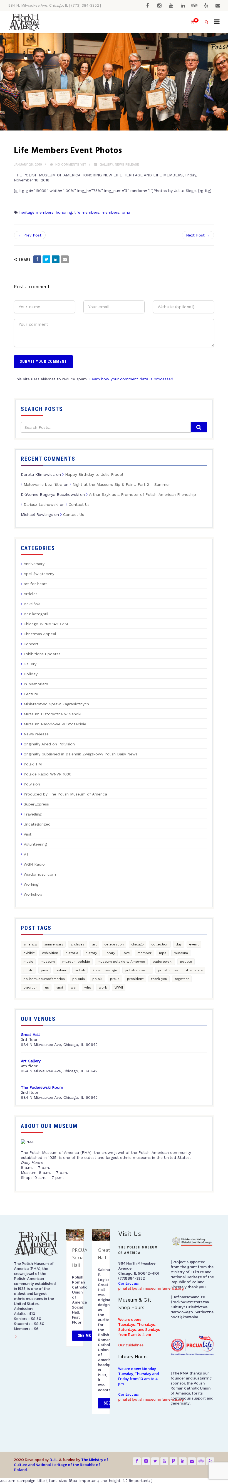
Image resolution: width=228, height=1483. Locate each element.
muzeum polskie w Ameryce (121, 962)
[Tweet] (46, 259)
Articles (31, 594)
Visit (27, 834)
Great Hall (104, 1254)
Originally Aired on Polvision (49, 744)
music (28, 962)
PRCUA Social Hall (80, 1258)
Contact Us (79, 504)
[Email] (65, 259)
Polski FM (33, 764)
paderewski (162, 962)
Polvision (32, 784)
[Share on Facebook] (37, 259)
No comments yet (70, 164)
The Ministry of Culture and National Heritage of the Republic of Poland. (61, 1465)
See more (87, 1335)
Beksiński (32, 604)
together (182, 979)
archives (78, 944)
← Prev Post (29, 235)
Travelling (32, 814)
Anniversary (34, 563)
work (103, 987)
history (91, 953)
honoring (64, 212)
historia (72, 953)
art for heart (35, 584)
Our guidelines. (131, 1345)
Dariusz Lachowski (41, 504)
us (47, 987)
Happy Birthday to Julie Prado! (94, 474)
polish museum (137, 970)
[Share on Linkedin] (56, 259)
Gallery (106, 164)
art (94, 944)
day (179, 944)
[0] (190, 22)
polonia (78, 979)
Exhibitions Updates (42, 654)
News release (127, 164)
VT (26, 854)
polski (97, 979)
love (126, 953)
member (144, 953)
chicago (137, 944)
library (110, 953)
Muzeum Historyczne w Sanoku (53, 714)
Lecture (31, 694)
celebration (114, 944)
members (110, 212)
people (186, 962)
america (30, 944)
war (74, 987)
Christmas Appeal (40, 634)
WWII (119, 987)
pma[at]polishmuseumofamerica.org (151, 1288)
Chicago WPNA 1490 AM (46, 624)
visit (59, 987)
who (87, 987)
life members (87, 212)
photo (28, 970)
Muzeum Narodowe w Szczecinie (55, 724)
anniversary (53, 944)
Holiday (31, 674)
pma (126, 212)
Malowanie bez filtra (43, 484)
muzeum (48, 962)
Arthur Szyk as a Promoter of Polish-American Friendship (142, 494)
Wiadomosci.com (40, 874)
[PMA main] (24, 22)
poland (61, 970)
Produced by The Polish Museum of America (65, 794)
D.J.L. (53, 1460)
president (135, 979)
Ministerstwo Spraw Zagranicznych (56, 704)
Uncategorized (37, 824)
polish (80, 970)
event (194, 944)
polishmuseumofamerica (44, 979)
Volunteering (35, 844)
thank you (159, 979)
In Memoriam (36, 684)
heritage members (36, 212)
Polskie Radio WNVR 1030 (47, 774)
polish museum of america (180, 970)
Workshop (33, 894)
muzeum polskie (76, 962)
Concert (31, 644)
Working (31, 884)
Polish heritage (105, 970)
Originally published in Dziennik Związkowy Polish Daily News (81, 754)
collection (159, 944)
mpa (162, 953)
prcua (115, 979)
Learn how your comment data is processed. (131, 379)
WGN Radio (34, 864)
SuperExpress (36, 804)
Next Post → (198, 235)
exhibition (50, 953)
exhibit (28, 953)
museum (181, 953)
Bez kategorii (36, 614)
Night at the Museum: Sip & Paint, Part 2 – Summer (121, 484)
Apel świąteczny (39, 573)
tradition (30, 987)
